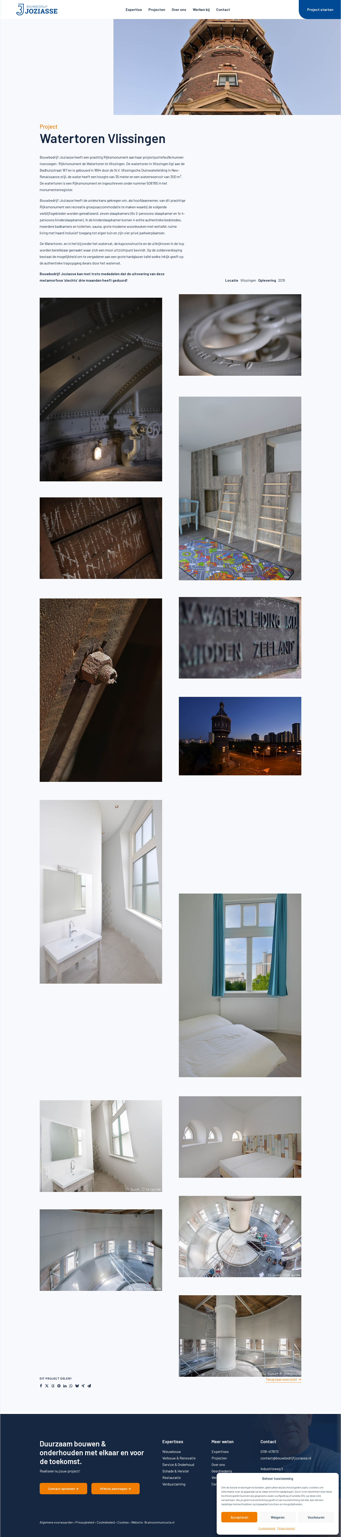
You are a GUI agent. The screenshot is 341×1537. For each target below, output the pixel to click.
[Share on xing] (83, 1386)
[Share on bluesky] (77, 1386)
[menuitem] (133, 9)
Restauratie (171, 1477)
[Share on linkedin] (65, 1386)
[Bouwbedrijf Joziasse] (36, 9)
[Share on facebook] (41, 1386)
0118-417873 (270, 1451)
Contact (223, 9)
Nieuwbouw (171, 1451)
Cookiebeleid (266, 1528)
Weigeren (278, 1517)
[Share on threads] (53, 1386)
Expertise (134, 9)
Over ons (179, 9)
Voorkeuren (316, 1517)
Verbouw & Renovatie (179, 1458)
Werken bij (201, 9)
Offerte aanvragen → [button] (115, 1489)
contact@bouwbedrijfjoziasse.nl (286, 1458)
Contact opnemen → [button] (63, 1489)
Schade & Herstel (175, 1471)
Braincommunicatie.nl (159, 1522)
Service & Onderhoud (178, 1464)
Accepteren (239, 1517)
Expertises (220, 1451)
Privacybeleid (286, 1528)
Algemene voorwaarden (56, 1522)
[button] (283, 1379)
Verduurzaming (173, 1484)
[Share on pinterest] (59, 1386)
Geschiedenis (222, 1471)
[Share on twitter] (47, 1386)
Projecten (156, 9)
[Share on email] (89, 1386)
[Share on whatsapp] (71, 1386)
